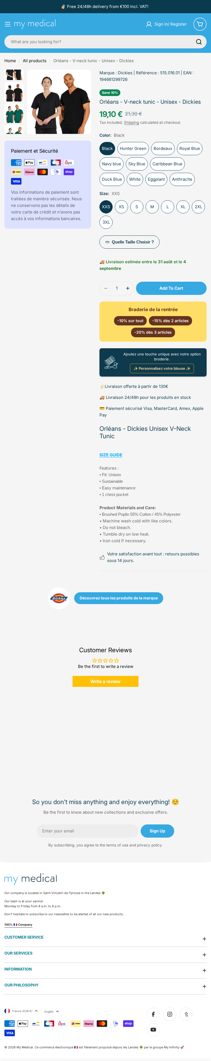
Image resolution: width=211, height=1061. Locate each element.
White (135, 179)
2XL (198, 206)
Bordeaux (163, 148)
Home (10, 60)
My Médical (24, 1047)
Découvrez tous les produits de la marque (119, 598)
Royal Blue (189, 148)
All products (34, 60)
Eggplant (156, 179)
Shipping (131, 122)
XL (183, 206)
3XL (106, 222)
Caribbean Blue (167, 163)
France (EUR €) (22, 1011)
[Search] (199, 42)
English (49, 1011)
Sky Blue (136, 163)
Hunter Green (133, 148)
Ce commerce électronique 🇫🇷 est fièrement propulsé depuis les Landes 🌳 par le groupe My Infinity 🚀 (109, 1047)
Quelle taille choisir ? (133, 242)
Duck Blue (112, 179)
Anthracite (182, 179)
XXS (106, 206)
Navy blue (111, 163)
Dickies (125, 72)
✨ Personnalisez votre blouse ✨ (162, 368)
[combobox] (105, 41)
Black (107, 148)
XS (121, 206)
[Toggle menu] (7, 24)
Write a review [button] (105, 681)
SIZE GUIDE (110, 454)
